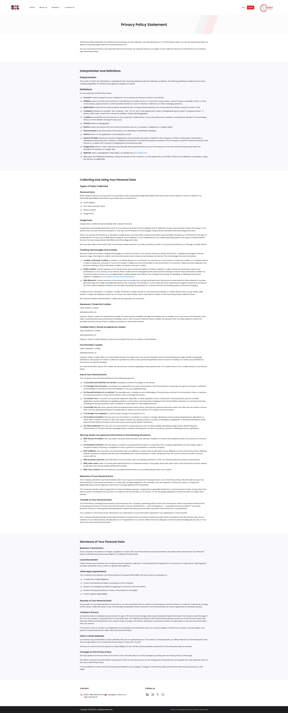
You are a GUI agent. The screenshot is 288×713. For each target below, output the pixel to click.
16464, (86, 694)
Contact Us (69, 7)
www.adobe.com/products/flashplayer (118, 276)
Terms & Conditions (178, 709)
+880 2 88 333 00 (90, 697)
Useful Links (203, 709)
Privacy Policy (192, 709)
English (251, 7)
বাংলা (244, 7)
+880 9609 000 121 (96, 694)
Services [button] (55, 7)
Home (32, 7)
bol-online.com (140, 153)
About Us (43, 7)
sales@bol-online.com (117, 694)
